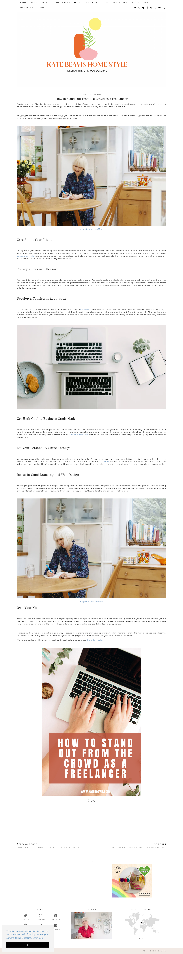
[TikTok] (148, 7)
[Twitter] (135, 7)
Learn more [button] (38, 938)
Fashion (46, 2)
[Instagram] (140, 7)
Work (34, 2)
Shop (146, 2)
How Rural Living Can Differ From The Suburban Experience (50, 845)
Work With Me (27, 8)
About (43, 8)
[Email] (159, 7)
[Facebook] (151, 7)
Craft (105, 2)
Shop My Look (120, 2)
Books (135, 2)
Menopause (91, 2)
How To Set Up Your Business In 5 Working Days (139, 845)
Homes (23, 2)
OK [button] (28, 945)
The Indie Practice (95, 640)
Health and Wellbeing (67, 2)
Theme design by (154, 951)
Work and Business (91, 94)
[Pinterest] (143, 7)
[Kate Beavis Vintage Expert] (91, 46)
